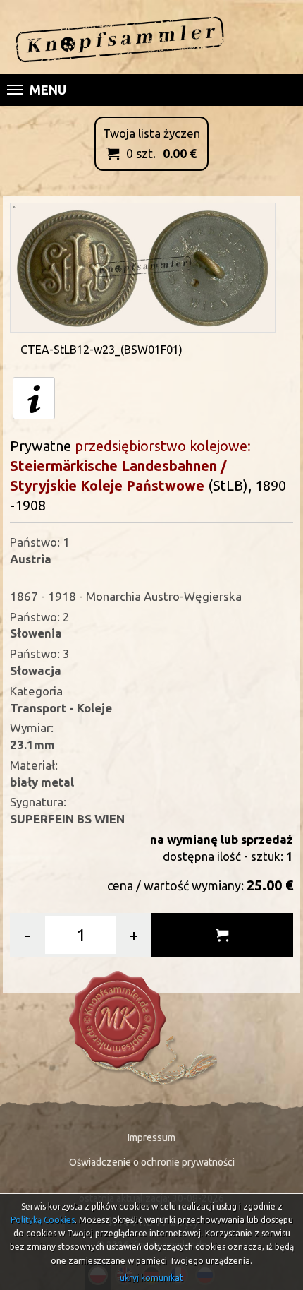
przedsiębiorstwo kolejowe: (163, 446)
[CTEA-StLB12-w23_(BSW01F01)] (142, 266)
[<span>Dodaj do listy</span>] (222, 935)
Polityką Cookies (43, 1219)
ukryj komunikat (151, 1277)
